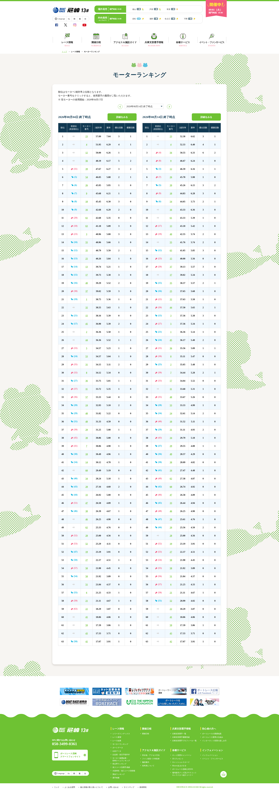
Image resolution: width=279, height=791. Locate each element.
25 (86, 258)
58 (86, 576)
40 (86, 283)
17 (86, 275)
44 (86, 340)
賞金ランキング (118, 774)
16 (86, 209)
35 (86, 250)
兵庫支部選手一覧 (179, 734)
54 (86, 177)
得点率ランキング (119, 764)
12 (86, 152)
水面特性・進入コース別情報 (123, 771)
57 (86, 397)
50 (86, 568)
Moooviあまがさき (179, 766)
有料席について (148, 766)
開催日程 (145, 734)
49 (86, 421)
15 (86, 315)
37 (86, 291)
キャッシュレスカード (181, 762)
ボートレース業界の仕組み (212, 737)
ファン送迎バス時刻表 (151, 759)
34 (86, 478)
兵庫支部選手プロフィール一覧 (184, 741)
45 (86, 324)
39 (86, 169)
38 (86, 511)
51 (86, 584)
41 (86, 617)
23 (86, 136)
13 (86, 267)
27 (86, 560)
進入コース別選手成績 (121, 767)
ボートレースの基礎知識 (211, 734)
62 (86, 527)
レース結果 (116, 741)
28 (86, 535)
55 (86, 242)
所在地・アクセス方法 (151, 755)
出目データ (116, 751)
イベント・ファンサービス (212, 759)
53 (86, 356)
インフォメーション (210, 755)
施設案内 (145, 762)
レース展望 (116, 737)
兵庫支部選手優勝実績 (181, 737)
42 (86, 641)
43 (86, 633)
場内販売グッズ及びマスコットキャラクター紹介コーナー (184, 774)
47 (86, 503)
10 (86, 454)
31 (86, 364)
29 (86, 429)
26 (86, 185)
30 (86, 438)
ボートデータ (117, 748)
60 (86, 470)
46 (86, 519)
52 (86, 544)
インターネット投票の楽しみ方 (214, 741)
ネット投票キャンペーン (181, 755)
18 (86, 201)
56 (86, 161)
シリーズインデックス (121, 734)
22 (86, 609)
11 (86, 389)
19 (86, 552)
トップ (64, 52)
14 (86, 462)
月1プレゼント (178, 759)
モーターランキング (120, 744)
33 (86, 495)
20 (86, 486)
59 (86, 625)
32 (86, 307)
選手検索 (115, 778)
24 (86, 405)
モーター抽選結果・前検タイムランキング (121, 759)
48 (86, 413)
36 (86, 381)
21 (86, 601)
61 (86, 218)
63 (86, 226)
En (69, 19)
